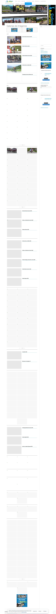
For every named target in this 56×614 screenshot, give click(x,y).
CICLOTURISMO (29, 1)
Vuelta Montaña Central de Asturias (9, 3)
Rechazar (40, 611)
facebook (6, 611)
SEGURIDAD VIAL (37, 1)
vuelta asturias (22, 3)
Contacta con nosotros (44, 107)
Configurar (44, 611)
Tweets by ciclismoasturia (45, 82)
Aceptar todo (35, 611)
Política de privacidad (44, 52)
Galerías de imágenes (28, 3)
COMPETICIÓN (23, 1)
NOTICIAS (19, 1)
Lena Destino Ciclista (43, 1)
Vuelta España (17, 3)
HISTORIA (33, 1)
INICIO (16, 1)
